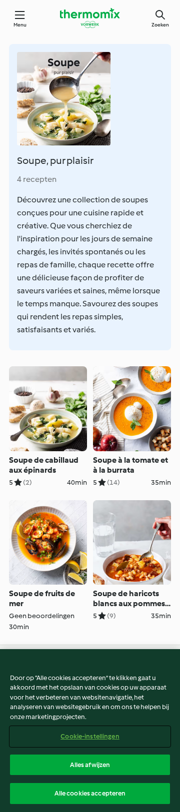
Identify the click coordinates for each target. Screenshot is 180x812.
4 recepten (36, 179)
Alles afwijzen (90, 765)
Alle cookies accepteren (90, 793)
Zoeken (160, 24)
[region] (90, 730)
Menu (20, 24)
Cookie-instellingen (89, 736)
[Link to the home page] (90, 18)
